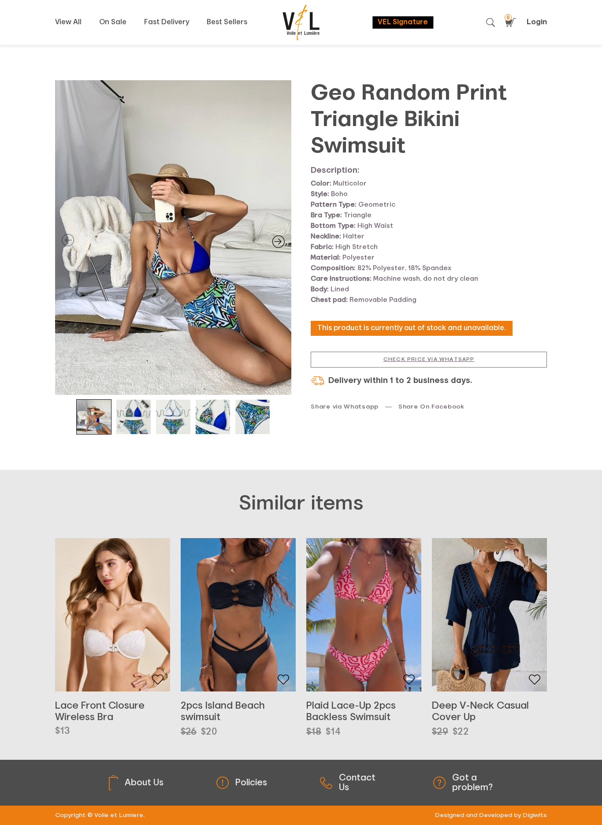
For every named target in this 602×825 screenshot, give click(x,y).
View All (68, 22)
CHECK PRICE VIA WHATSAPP (429, 359)
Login (537, 22)
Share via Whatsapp (345, 407)
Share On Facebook (431, 407)
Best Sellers (227, 22)
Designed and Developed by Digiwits (491, 815)
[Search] (490, 22)
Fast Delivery (166, 22)
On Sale (112, 22)
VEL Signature (403, 22)
